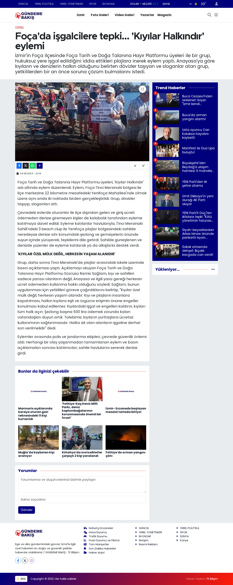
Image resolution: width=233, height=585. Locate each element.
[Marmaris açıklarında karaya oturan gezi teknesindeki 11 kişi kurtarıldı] (38, 391)
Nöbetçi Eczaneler (101, 528)
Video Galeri (124, 15)
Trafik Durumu (98, 536)
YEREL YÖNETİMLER (71, 4)
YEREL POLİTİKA (44, 4)
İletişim (144, 540)
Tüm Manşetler (99, 544)
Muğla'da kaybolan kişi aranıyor (36, 454)
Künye (184, 540)
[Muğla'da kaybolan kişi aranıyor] (38, 437)
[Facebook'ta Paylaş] (19, 166)
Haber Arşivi (96, 552)
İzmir (81, 15)
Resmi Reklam (148, 544)
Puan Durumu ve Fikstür (104, 540)
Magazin (164, 15)
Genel (19, 27)
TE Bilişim (212, 579)
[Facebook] (18, 560)
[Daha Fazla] (40, 166)
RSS (23, 579)
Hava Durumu (98, 532)
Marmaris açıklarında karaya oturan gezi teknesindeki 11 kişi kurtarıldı (35, 413)
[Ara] (209, 15)
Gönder (27, 510)
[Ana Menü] (216, 15)
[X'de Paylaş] (26, 166)
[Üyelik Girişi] (215, 4)
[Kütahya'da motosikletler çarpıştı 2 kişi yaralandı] (82, 437)
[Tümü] (213, 269)
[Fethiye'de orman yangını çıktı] (126, 437)
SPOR (92, 4)
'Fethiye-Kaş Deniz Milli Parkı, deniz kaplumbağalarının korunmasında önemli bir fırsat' (81, 411)
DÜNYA (184, 536)
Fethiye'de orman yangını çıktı (125, 454)
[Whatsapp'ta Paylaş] (32, 166)
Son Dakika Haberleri (102, 548)
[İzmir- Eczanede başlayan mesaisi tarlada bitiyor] (126, 391)
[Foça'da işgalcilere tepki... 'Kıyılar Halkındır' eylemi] (82, 121)
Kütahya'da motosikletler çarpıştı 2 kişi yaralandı (82, 454)
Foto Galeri (100, 15)
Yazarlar (147, 15)
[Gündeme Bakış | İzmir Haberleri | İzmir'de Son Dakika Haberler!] (28, 14)
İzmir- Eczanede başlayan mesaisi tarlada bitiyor (126, 410)
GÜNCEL (23, 4)
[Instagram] (32, 560)
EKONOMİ (108, 4)
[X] (25, 560)
